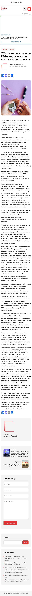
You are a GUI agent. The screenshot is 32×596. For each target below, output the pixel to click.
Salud (12, 49)
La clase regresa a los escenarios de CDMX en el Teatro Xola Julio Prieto (16, 563)
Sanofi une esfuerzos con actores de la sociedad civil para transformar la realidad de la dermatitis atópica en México (20, 455)
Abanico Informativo (17, 64)
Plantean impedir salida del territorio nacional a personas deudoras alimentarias (17, 580)
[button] (29, 9)
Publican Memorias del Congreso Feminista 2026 (16, 576)
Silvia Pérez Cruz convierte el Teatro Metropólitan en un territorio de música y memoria (15, 558)
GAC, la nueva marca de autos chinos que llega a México (12, 465)
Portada (5, 49)
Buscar (6, 537)
